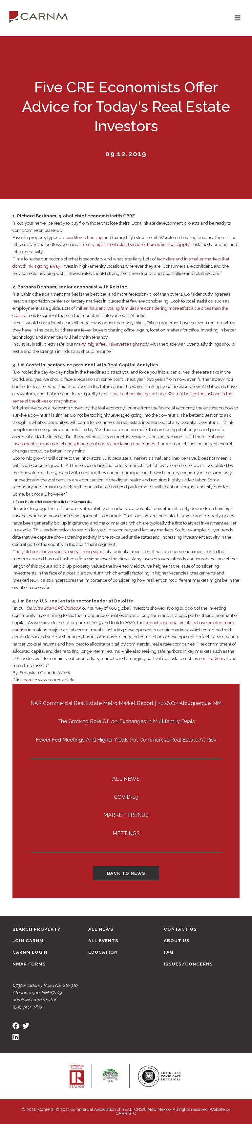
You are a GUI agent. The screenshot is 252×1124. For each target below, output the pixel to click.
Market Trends (126, 815)
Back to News (126, 873)
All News (126, 779)
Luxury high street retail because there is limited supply (134, 244)
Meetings (126, 833)
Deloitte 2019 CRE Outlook (53, 608)
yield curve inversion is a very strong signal (63, 551)
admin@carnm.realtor (34, 999)
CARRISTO (126, 1113)
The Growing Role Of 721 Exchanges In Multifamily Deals (126, 721)
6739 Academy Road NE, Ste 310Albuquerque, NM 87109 (44, 989)
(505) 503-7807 (27, 1006)
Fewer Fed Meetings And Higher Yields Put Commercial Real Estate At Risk (126, 740)
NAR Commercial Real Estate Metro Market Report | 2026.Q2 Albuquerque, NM (126, 703)
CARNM (38, 16)
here (28, 679)
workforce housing (84, 237)
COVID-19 (126, 797)
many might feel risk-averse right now (111, 344)
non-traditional (213, 658)
